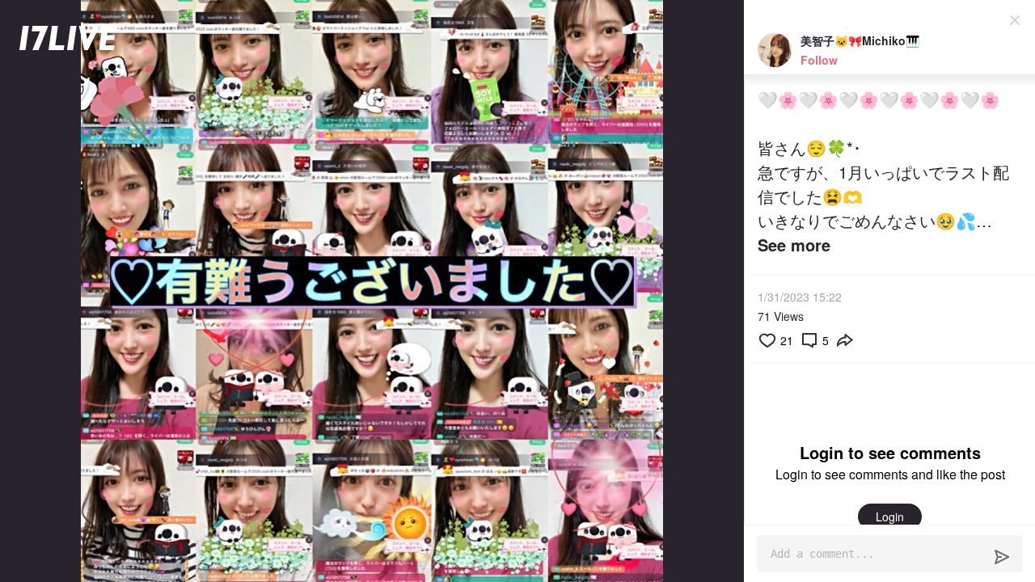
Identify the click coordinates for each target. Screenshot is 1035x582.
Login (890, 516)
